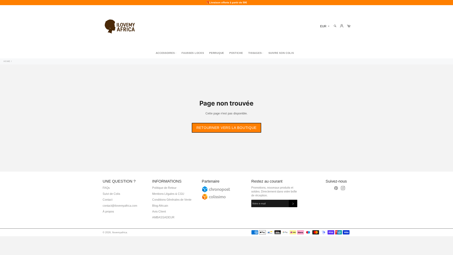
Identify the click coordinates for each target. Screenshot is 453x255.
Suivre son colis (281, 53)
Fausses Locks (193, 53)
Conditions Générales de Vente (171, 199)
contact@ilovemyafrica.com (120, 205)
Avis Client (159, 211)
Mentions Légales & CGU (168, 193)
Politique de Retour (164, 187)
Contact (107, 199)
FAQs (106, 187)
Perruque (216, 53)
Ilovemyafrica (119, 232)
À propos (108, 211)
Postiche (236, 53)
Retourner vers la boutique (226, 128)
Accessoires (165, 53)
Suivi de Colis (111, 193)
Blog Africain (160, 205)
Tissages (255, 53)
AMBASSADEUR (163, 217)
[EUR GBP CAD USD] (324, 26)
